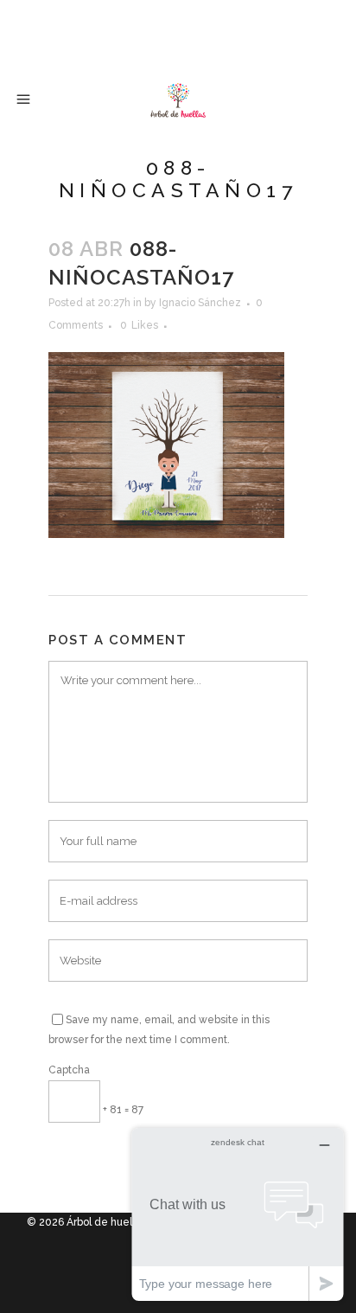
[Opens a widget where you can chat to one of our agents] (237, 1214)
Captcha (69, 1070)
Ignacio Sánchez (200, 303)
